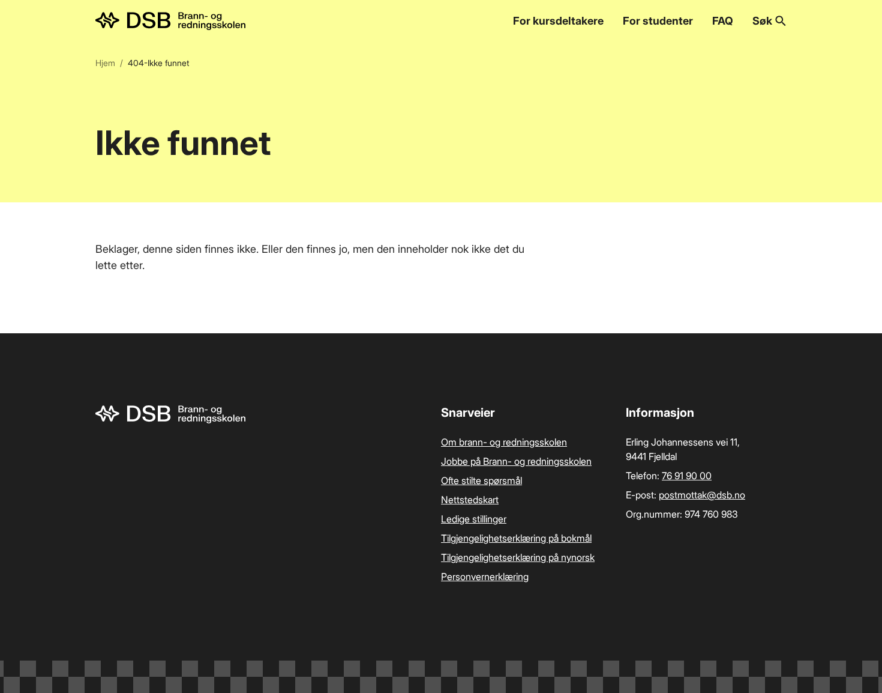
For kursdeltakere (558, 20)
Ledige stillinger (473, 519)
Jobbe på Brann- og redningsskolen (516, 461)
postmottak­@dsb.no (702, 495)
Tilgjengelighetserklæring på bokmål (516, 538)
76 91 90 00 (687, 476)
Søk (762, 20)
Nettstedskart (470, 500)
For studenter (658, 20)
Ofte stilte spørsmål (481, 480)
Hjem (105, 63)
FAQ (722, 20)
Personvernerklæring (485, 576)
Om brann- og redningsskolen (504, 442)
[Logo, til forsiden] (170, 21)
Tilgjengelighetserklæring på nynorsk (518, 557)
